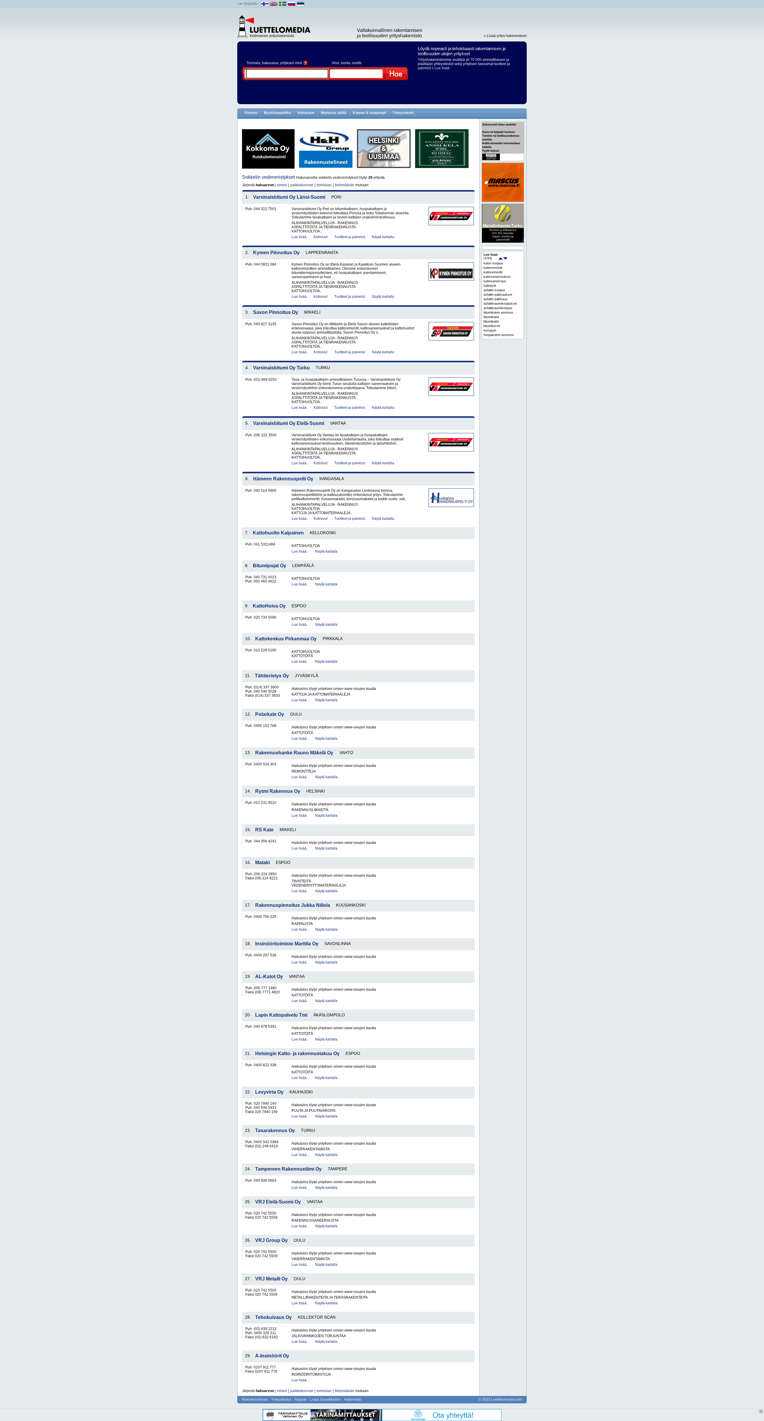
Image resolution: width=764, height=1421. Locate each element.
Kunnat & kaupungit (369, 113)
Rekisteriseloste (255, 1399)
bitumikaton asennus (498, 312)
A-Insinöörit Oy (272, 1355)
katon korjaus (493, 263)
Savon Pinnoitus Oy (275, 312)
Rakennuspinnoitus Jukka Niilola (292, 905)
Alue (335, 63)
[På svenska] (283, 5)
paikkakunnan (301, 185)
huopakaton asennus (498, 335)
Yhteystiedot (403, 113)
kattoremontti (492, 272)
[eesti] (301, 5)
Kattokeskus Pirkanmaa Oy (286, 638)
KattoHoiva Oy (269, 605)
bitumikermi (491, 326)
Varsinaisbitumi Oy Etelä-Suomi (288, 423)
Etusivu (251, 113)
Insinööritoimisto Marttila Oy (286, 943)
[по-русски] (292, 5)
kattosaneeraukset (497, 276)
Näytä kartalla (383, 237)
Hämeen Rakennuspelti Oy (283, 478)
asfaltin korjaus (494, 290)
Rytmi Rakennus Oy (277, 791)
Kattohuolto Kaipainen (278, 532)
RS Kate (264, 829)
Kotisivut (320, 237)
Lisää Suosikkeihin (325, 1399)
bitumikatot (491, 317)
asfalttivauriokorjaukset (500, 303)
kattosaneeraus (494, 281)
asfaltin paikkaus (495, 299)
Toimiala (253, 63)
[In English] (274, 5)
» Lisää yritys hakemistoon (505, 36)
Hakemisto (352, 1399)
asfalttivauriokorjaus (497, 308)
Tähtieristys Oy (272, 675)
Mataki (262, 862)
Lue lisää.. (300, 237)
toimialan (324, 185)
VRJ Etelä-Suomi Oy (278, 1201)
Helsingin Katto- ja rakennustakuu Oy (297, 1053)
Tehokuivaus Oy (273, 1317)
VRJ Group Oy (271, 1240)
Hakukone (306, 113)
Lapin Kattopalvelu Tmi (281, 1015)
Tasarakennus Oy (275, 1130)
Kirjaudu (251, 3)
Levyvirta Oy (269, 1092)
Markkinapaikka (277, 113)
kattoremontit (492, 267)
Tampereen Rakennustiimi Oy (288, 1169)
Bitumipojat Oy (269, 565)
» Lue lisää (440, 68)
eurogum (489, 330)
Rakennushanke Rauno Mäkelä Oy (294, 752)
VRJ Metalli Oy (271, 1278)
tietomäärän (344, 185)
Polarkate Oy (269, 714)
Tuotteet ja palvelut (349, 237)
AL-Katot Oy (269, 976)
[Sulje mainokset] (761, 1411)
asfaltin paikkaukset (497, 294)
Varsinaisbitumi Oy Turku (281, 367)
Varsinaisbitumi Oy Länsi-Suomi (289, 197)
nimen (282, 185)
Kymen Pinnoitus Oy (276, 252)
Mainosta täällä (333, 113)
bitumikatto (491, 321)
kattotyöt (489, 285)
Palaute (300, 1399)
